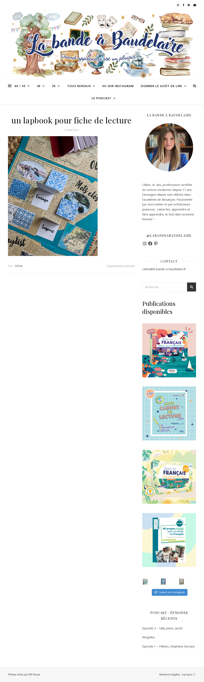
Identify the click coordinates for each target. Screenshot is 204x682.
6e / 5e (20, 86)
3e (54, 86)
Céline (19, 266)
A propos (187, 674)
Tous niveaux (79, 86)
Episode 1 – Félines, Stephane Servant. (168, 646)
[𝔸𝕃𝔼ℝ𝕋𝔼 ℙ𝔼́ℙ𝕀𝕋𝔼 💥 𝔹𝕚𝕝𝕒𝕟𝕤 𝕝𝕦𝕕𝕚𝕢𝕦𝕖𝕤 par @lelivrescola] (181, 582)
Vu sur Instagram (118, 86)
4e (39, 86)
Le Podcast (101, 98)
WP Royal (34, 674)
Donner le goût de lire (161, 86)
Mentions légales (169, 674)
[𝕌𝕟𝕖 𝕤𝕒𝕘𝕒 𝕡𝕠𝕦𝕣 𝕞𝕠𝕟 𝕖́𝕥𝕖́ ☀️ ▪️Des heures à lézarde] (145, 582)
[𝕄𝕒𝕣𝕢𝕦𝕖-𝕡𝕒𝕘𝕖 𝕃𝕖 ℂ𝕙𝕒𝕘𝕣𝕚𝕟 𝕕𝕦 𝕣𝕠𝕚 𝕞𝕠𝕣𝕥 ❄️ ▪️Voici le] (163, 582)
